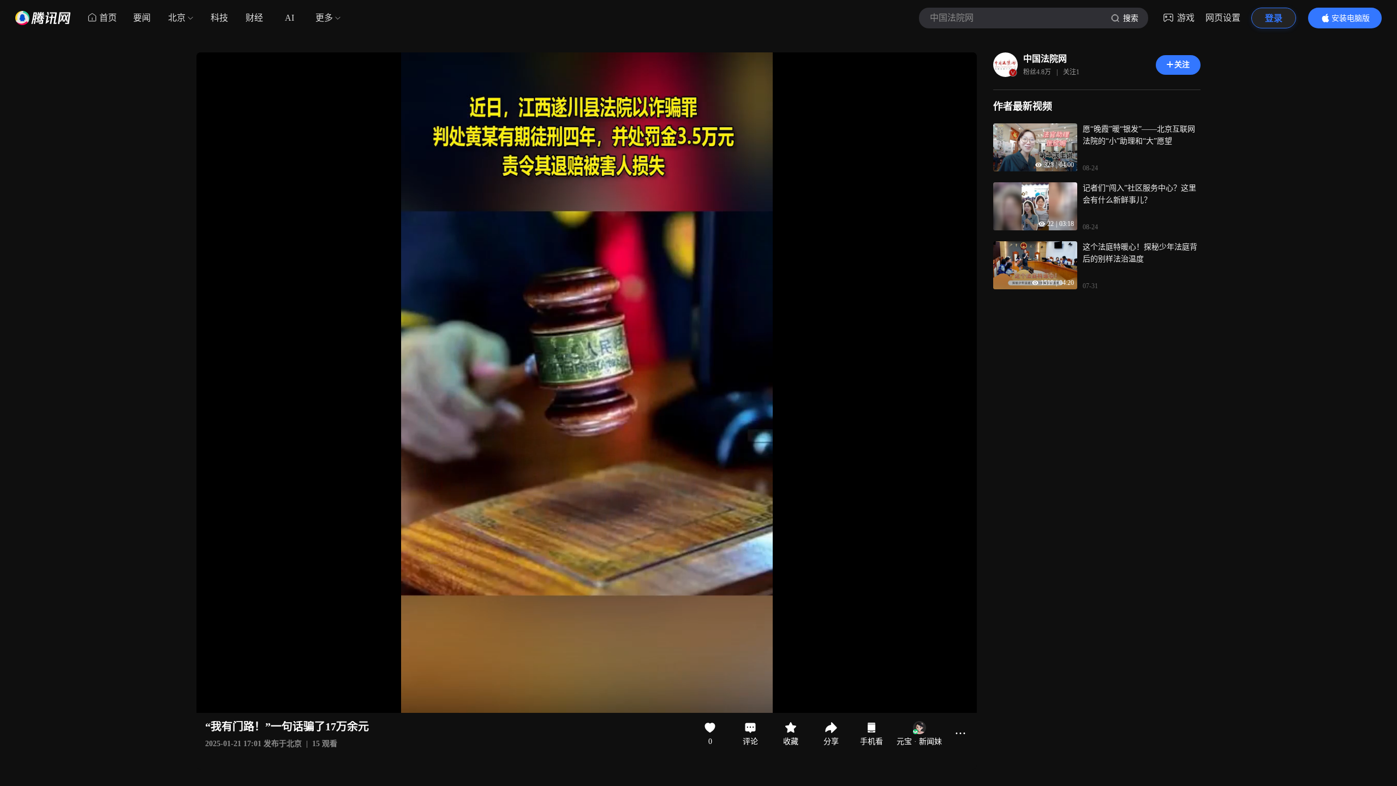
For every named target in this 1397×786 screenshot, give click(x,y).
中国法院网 (1045, 58)
